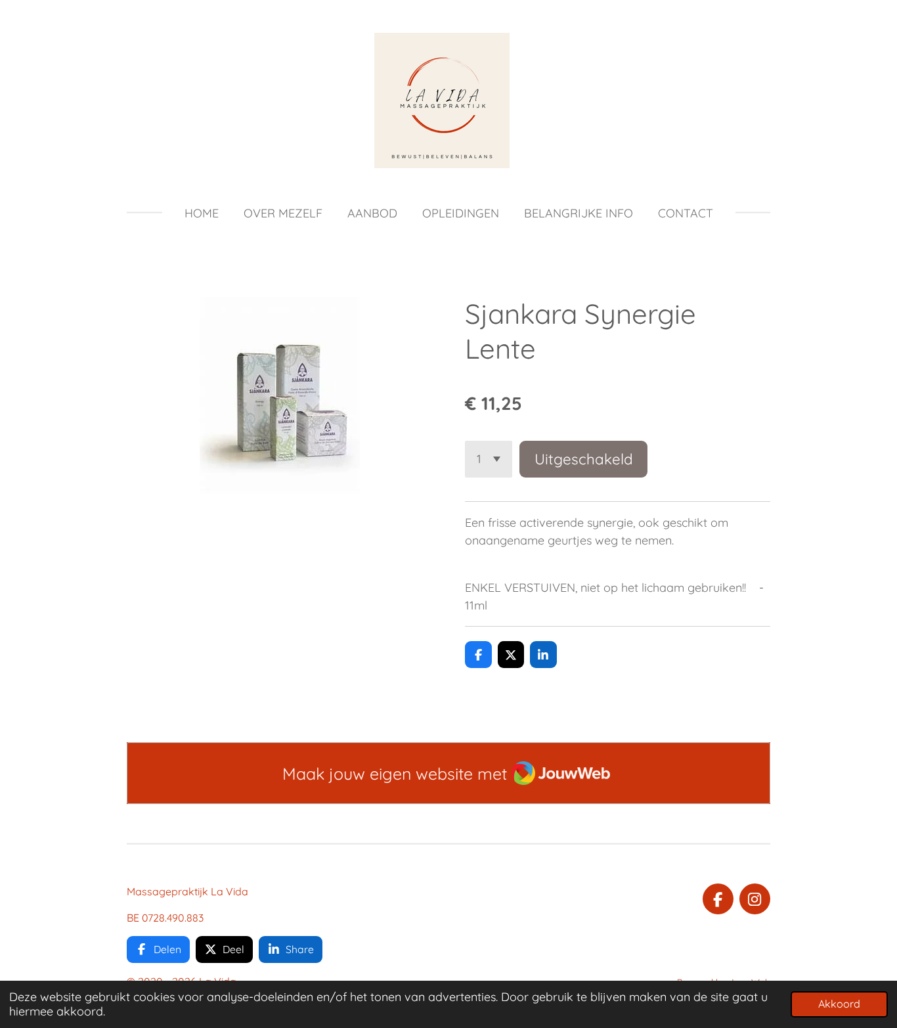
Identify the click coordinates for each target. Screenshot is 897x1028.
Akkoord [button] (839, 1003)
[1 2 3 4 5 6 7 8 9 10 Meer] (488, 459)
